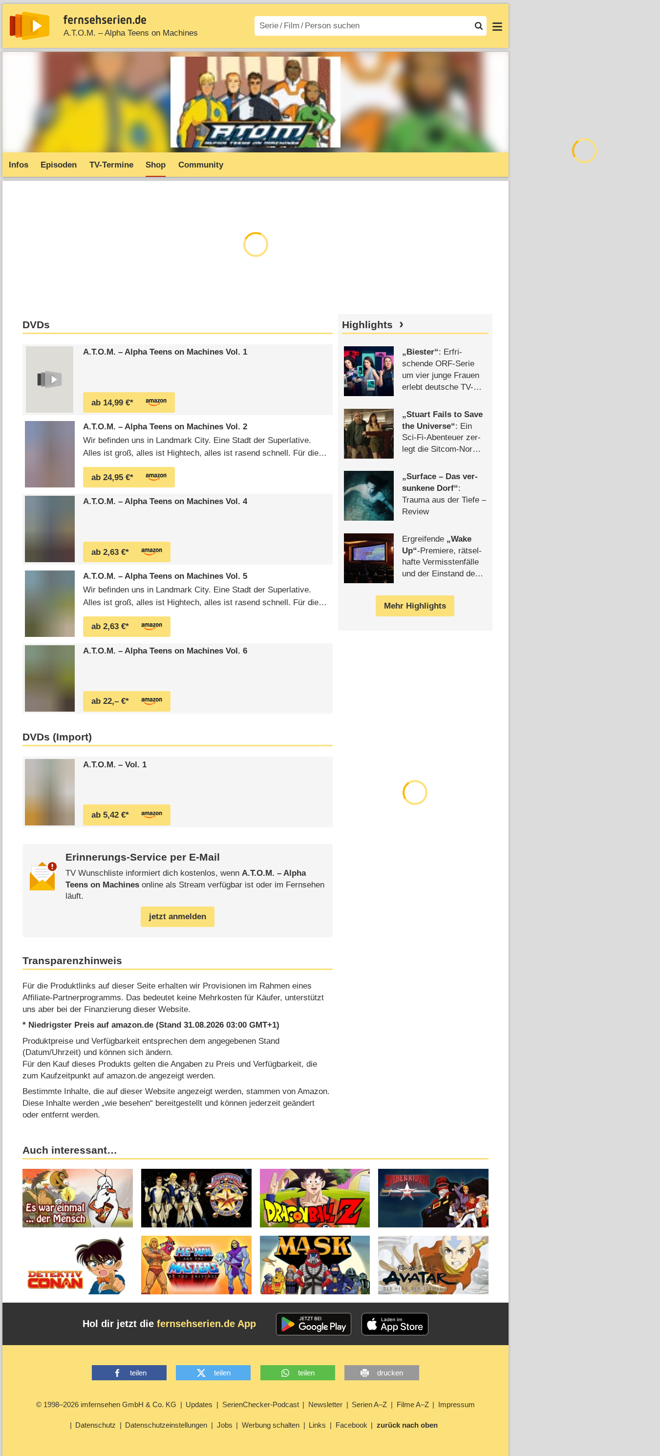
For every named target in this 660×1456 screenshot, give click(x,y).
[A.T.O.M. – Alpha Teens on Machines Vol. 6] (50, 678)
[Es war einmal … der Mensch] (77, 1198)
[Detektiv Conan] (77, 1265)
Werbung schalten (270, 1425)
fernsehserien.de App (206, 1323)
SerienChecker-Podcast (260, 1404)
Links (317, 1425)
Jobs (225, 1425)
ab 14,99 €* (112, 402)
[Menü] (497, 26)
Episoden (59, 164)
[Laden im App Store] (395, 1324)
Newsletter (325, 1404)
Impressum (456, 1404)
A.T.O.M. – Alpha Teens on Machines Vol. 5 (165, 576)
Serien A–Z (369, 1404)
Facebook (351, 1425)
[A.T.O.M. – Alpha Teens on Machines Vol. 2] (50, 454)
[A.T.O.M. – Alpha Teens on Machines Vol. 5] (50, 603)
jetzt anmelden (177, 916)
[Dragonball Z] (315, 1198)
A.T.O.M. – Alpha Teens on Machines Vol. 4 (165, 501)
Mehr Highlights (415, 606)
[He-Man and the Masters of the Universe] (196, 1265)
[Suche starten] (479, 26)
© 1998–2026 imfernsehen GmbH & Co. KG (106, 1404)
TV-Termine (111, 164)
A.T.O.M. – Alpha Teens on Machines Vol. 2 (165, 426)
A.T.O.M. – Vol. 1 (115, 764)
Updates (199, 1404)
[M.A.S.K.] (315, 1265)
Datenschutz (95, 1425)
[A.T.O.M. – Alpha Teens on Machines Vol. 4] (50, 529)
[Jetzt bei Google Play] (314, 1324)
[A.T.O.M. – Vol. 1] (50, 792)
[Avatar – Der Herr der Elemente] (433, 1265)
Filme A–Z (413, 1404)
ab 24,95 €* (112, 477)
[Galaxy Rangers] (196, 1198)
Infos (18, 164)
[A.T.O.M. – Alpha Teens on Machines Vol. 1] (50, 379)
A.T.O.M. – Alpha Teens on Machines (131, 33)
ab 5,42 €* (110, 815)
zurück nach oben (407, 1425)
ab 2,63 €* (110, 552)
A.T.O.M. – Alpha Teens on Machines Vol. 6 (165, 650)
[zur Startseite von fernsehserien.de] (29, 26)
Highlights (367, 325)
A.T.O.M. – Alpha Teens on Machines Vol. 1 (165, 352)
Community (200, 164)
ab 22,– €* (110, 701)
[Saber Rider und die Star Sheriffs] (433, 1198)
